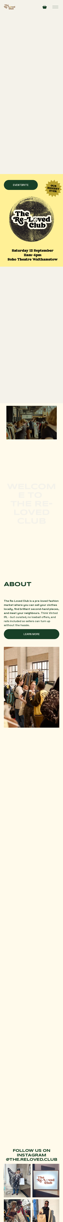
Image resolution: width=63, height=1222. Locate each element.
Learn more (32, 634)
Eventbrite (21, 185)
